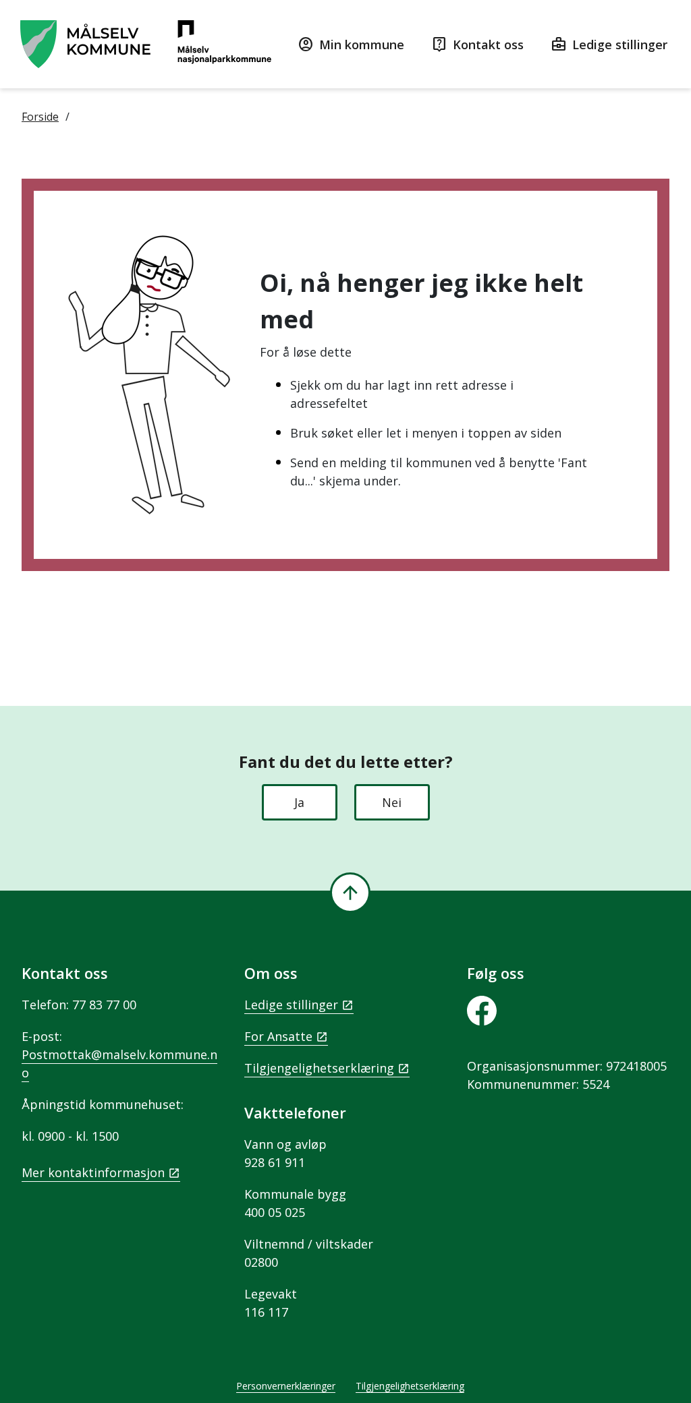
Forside (40, 116)
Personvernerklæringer (285, 1385)
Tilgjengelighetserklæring (319, 1068)
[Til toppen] (350, 892)
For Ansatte (278, 1036)
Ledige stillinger (291, 1004)
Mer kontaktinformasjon (93, 1172)
